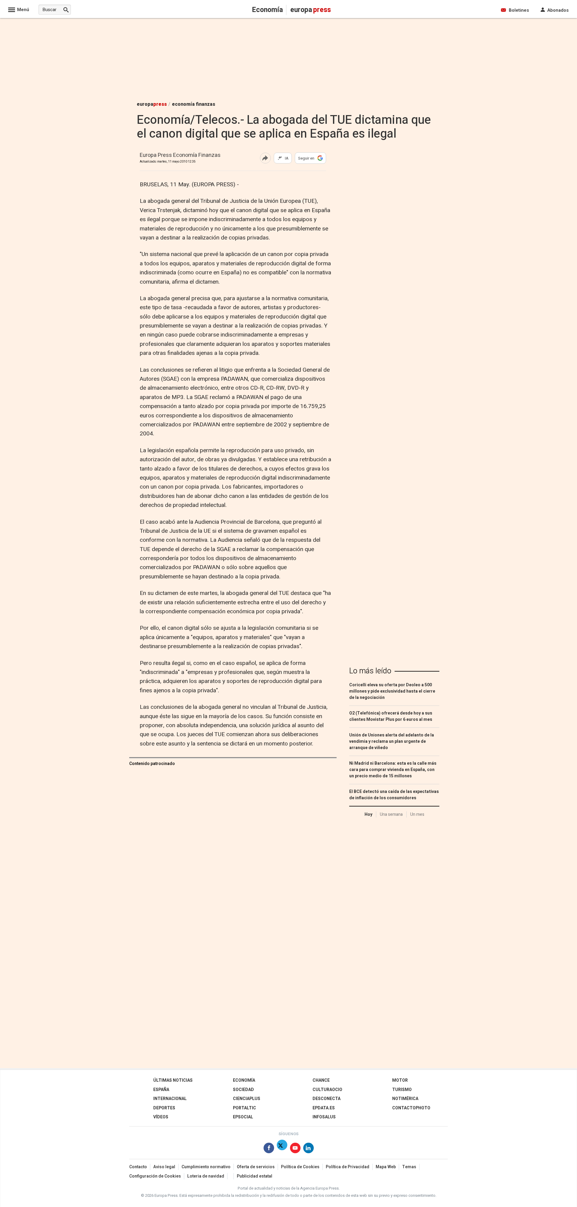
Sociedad (243, 1090)
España (161, 1090)
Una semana (391, 814)
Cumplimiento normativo (206, 1167)
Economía (244, 1080)
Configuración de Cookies (155, 1176)
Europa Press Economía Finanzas (180, 155)
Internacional (170, 1099)
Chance (321, 1080)
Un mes (417, 814)
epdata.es (324, 1108)
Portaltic (244, 1108)
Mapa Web (386, 1167)
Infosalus (324, 1117)
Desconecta (326, 1099)
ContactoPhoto (411, 1108)
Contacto (138, 1167)
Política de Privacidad (347, 1167)
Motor (400, 1080)
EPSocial (243, 1117)
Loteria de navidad (205, 1176)
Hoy (368, 814)
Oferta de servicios (256, 1167)
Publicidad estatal (254, 1176)
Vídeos (160, 1117)
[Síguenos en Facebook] (269, 1149)
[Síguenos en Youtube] (295, 1149)
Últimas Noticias (173, 1080)
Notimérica (405, 1099)
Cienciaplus (246, 1099)
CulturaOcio (327, 1090)
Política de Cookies (300, 1167)
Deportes (164, 1108)
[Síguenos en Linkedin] (308, 1149)
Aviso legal (164, 1167)
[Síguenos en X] (282, 1149)
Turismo (402, 1090)
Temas (409, 1167)
